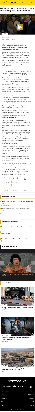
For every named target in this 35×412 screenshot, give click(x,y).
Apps (33, 401)
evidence (23, 89)
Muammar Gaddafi (10, 188)
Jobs (2, 401)
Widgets (3, 405)
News (2, 6)
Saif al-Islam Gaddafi (11, 191)
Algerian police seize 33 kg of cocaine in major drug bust (15, 208)
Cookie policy (30, 394)
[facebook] (27, 386)
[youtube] (14, 386)
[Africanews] (11, 2)
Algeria (4, 305)
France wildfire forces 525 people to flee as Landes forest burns (16, 239)
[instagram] (31, 386)
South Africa (6, 335)
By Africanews (5, 37)
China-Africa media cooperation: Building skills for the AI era (16, 213)
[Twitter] (19, 386)
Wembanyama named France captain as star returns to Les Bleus (17, 226)
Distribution (4, 398)
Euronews (31, 405)
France (5, 33)
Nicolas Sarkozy (17, 185)
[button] (20, 27)
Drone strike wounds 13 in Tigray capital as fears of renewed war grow (16, 368)
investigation (25, 191)
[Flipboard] (23, 386)
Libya (21, 182)
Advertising (31, 398)
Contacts (3, 394)
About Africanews (5, 391)
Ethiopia (4, 365)
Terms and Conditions (28, 391)
